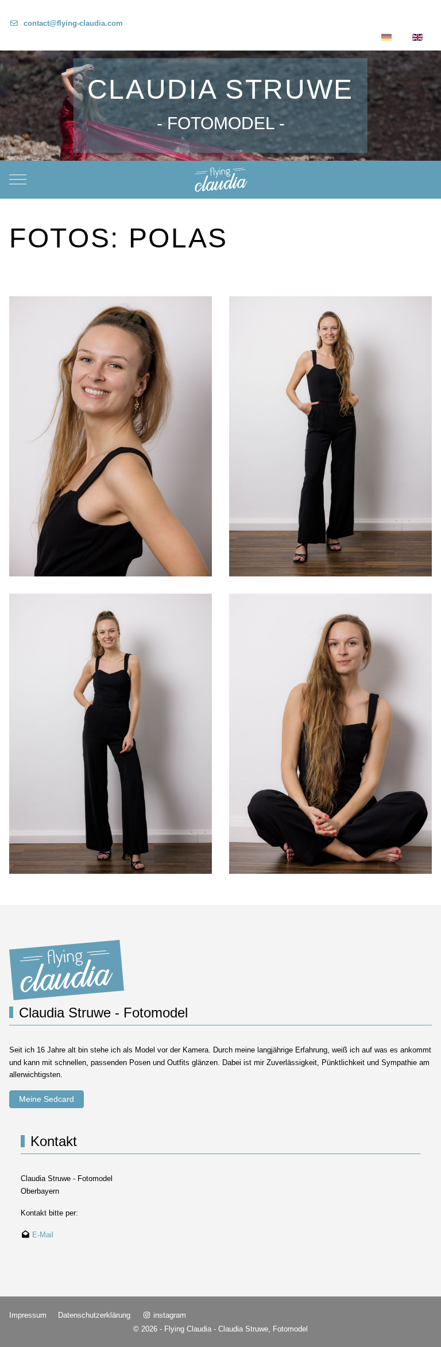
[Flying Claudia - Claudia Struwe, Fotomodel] (221, 180)
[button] (110, 435)
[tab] (214, 137)
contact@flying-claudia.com (73, 23)
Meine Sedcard (46, 1099)
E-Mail (42, 1234)
